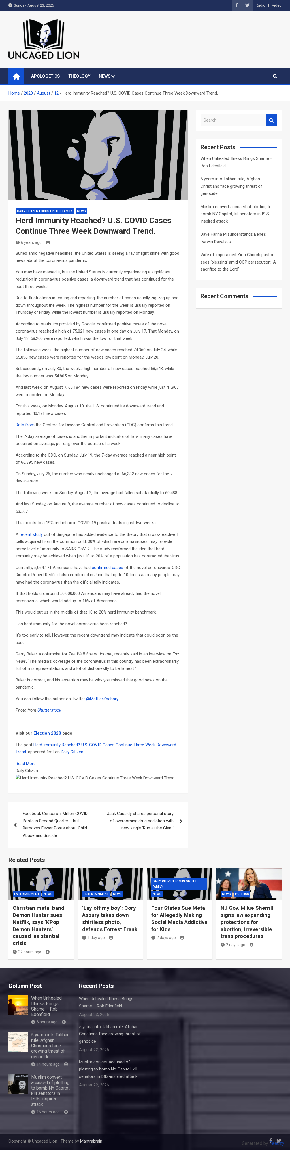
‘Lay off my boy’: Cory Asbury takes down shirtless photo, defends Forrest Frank (109, 918)
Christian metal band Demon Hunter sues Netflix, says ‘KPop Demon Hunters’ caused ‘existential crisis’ (38, 925)
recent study (31, 534)
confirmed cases (107, 567)
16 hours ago (48, 1112)
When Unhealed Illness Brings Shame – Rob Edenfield (46, 1006)
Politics (242, 894)
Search (271, 120)
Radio (260, 5)
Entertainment (26, 894)
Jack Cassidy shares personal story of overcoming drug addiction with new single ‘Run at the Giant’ (140, 821)
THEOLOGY (79, 76)
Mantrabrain (91, 1141)
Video (277, 5)
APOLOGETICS (45, 76)
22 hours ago (29, 952)
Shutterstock (49, 710)
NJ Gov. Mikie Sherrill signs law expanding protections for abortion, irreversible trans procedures (247, 922)
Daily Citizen (72, 751)
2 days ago (166, 937)
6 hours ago (47, 1022)
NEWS (104, 76)
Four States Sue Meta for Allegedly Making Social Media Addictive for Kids (179, 918)
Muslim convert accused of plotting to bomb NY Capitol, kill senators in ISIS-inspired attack (236, 214)
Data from (25, 424)
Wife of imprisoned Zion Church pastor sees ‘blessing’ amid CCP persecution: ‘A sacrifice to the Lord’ (238, 262)
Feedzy (276, 1143)
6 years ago (31, 242)
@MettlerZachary (102, 698)
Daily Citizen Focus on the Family (45, 211)
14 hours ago (48, 1064)
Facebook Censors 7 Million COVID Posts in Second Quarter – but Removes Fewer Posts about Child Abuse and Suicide (55, 824)
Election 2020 (47, 733)
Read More (26, 763)
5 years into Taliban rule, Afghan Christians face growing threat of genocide (231, 186)
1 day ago (96, 937)
